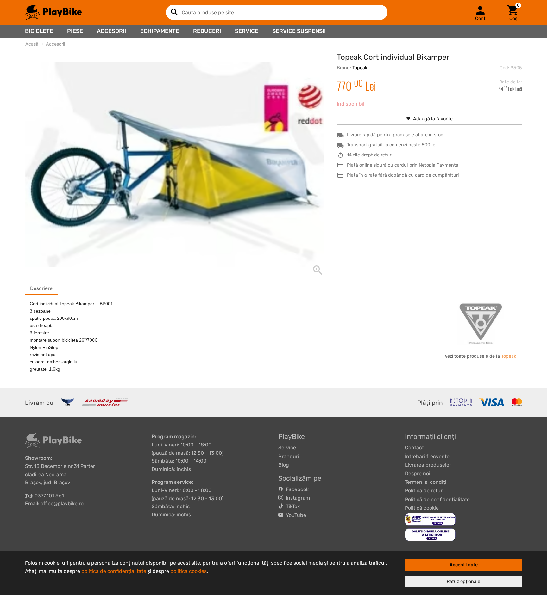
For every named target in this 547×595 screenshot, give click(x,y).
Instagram (296, 498)
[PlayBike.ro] (53, 12)
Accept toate (464, 565)
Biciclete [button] (39, 31)
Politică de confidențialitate (437, 499)
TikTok (291, 506)
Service (246, 31)
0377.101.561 (49, 496)
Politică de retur (424, 491)
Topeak (359, 67)
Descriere (41, 288)
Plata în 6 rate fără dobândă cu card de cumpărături (403, 175)
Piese (75, 31)
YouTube (294, 515)
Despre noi (417, 474)
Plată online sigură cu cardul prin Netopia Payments (402, 165)
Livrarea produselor (428, 465)
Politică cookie (422, 508)
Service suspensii (299, 31)
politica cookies (188, 571)
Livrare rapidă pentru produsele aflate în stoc (395, 134)
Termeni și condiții (426, 482)
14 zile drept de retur (369, 155)
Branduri (288, 456)
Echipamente (159, 31)
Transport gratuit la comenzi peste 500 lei (391, 145)
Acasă (31, 44)
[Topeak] (480, 324)
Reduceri (207, 31)
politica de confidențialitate (113, 571)
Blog (283, 465)
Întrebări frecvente (427, 456)
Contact (414, 448)
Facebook (296, 489)
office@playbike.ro (62, 504)
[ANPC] (430, 519)
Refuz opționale (463, 581)
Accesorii (111, 31)
